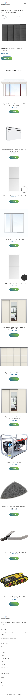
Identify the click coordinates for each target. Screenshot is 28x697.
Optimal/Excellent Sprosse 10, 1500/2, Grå (14, 283)
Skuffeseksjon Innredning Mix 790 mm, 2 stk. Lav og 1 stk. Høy (14, 150)
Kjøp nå (6, 58)
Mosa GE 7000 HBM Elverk (14, 462)
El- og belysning (5, 658)
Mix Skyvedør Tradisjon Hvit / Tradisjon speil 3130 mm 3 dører (14, 417)
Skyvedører (4, 50)
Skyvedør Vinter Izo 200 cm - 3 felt (14, 239)
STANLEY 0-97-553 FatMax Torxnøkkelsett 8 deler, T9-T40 (14, 597)
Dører (2, 655)
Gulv (2, 661)
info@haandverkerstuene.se (8, 638)
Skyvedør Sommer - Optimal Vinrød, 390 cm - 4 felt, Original (14, 104)
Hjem (2, 15)
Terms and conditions (7, 683)
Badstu (3, 650)
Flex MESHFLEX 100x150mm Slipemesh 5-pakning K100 (14, 507)
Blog (2, 677)
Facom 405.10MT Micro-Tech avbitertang (14, 552)
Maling (3, 664)
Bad (2, 647)
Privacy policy (5, 686)
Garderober (19, 48)
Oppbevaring (11, 48)
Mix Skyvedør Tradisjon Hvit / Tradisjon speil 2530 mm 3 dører (14, 328)
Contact (3, 680)
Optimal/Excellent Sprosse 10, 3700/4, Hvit (14, 195)
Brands (3, 652)
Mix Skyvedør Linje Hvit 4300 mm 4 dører (14, 373)
